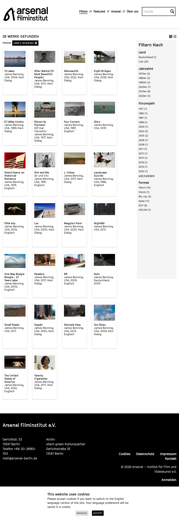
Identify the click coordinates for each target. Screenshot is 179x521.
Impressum (168, 454)
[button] (36, 43)
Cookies (124, 454)
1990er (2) (144, 82)
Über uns (132, 11)
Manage (82, 513)
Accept (97, 513)
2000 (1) (143, 126)
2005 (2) (143, 135)
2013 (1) (143, 153)
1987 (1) (143, 117)
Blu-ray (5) (145, 196)
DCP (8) (143, 205)
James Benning (24, 43)
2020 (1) (143, 171)
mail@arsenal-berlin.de (20, 458)
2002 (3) (143, 131)
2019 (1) (143, 166)
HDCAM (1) (145, 209)
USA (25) (143, 61)
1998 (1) (143, 122)
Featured (99, 11)
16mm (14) (145, 187)
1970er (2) (144, 73)
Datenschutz (145, 454)
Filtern (83, 11)
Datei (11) (144, 201)
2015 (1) (143, 157)
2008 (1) (143, 144)
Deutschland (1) (147, 57)
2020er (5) (145, 95)
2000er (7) (145, 86)
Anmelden (169, 480)
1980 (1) (143, 113)
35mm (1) (144, 192)
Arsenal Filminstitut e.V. (29, 425)
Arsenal (116, 11)
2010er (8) (144, 91)
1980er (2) (144, 77)
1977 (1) (143, 108)
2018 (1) (143, 162)
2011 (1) (143, 148)
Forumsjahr (147, 103)
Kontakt (170, 458)
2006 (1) (143, 140)
